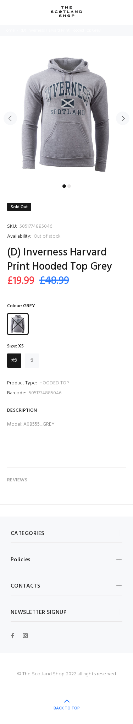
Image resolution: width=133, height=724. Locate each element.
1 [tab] (64, 186)
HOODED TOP (54, 383)
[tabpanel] (66, 114)
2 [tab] (69, 186)
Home (9, 30)
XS (14, 360)
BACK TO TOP (67, 708)
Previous (10, 118)
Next (122, 118)
